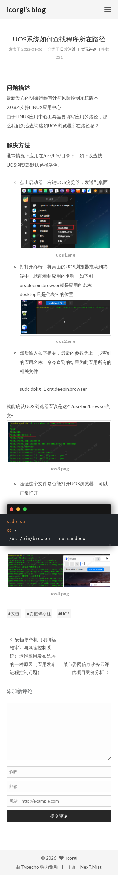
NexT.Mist (91, 867)
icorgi (71, 858)
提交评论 (59, 816)
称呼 (13, 772)
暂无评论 (89, 49)
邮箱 (13, 786)
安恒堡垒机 (40, 613)
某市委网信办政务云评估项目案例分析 (86, 668)
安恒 (15, 613)
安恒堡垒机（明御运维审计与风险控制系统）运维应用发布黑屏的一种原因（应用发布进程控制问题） (33, 656)
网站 (13, 801)
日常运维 (68, 49)
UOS (65, 613)
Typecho (30, 867)
